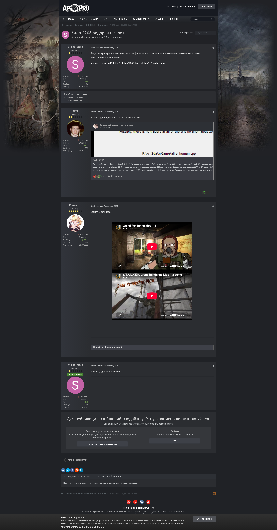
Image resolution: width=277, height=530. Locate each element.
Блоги (107, 19)
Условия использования (93, 526)
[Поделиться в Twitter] (68, 470)
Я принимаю (205, 519)
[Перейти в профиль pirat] (75, 128)
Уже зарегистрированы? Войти (179, 6)
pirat (75, 111)
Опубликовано (104, 48)
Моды (71, 19)
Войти (174, 441)
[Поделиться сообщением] (213, 48)
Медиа (95, 19)
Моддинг (160, 19)
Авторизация (187, 33)
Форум (83, 19)
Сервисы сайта (141, 19)
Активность (121, 19)
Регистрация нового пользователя (102, 444)
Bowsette (75, 205)
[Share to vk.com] (63, 470)
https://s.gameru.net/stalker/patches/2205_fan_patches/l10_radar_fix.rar (128, 63)
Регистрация (206, 6)
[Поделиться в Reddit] (77, 470)
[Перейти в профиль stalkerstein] (65, 35)
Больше (174, 19)
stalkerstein (84, 37)
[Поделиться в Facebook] (72, 470)
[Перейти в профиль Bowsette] (75, 223)
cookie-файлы (82, 520)
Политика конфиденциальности (138, 508)
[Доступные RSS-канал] (214, 493)
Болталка (117, 37)
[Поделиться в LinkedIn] (81, 470)
